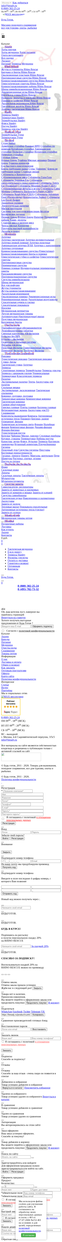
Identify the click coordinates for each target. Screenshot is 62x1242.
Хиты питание (27, 52)
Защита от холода (10, 504)
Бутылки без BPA (10, 336)
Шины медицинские (12, 282)
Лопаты (5, 472)
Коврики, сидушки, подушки (17, 396)
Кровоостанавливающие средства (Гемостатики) (27, 251)
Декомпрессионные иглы (42, 296)
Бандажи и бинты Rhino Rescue (18, 72)
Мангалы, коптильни (41, 455)
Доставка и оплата (11, 662)
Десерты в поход (10, 231)
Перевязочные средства (14, 265)
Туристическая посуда (13, 433)
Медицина (27, 63)
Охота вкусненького (12, 55)
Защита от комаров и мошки (16, 492)
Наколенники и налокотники (39, 498)
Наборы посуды (45, 438)
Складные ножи (10, 469)
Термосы (16, 63)
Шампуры (6, 458)
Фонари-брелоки (10, 430)
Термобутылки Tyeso (12, 134)
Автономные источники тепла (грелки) (22, 509)
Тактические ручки (11, 498)
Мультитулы (8, 478)
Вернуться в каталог (12, 1088)
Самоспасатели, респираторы (17, 487)
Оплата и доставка (18, 560)
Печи (56, 455)
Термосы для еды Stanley (14, 129)
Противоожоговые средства (16, 262)
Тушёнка (22, 160)
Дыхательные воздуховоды (43, 299)
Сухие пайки (8, 143)
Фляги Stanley (8, 123)
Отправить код (10, 893)
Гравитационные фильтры (37, 347)
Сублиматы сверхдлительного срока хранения (21, 181)
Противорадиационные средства (19, 276)
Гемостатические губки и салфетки (20, 256)
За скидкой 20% (39, 946)
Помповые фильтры (12, 350)
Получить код (9, 867)
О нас (4, 659)
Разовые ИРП (32, 146)
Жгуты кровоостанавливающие (18, 291)
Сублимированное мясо (14, 177)
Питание (6, 63)
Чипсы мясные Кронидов (15, 225)
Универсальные (40, 373)
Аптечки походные (39, 242)
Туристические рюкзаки (14, 359)
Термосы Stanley (10, 114)
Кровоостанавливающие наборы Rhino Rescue (26, 86)
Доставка (6, 526)
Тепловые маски (10, 506)
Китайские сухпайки (22, 149)
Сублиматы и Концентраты (16, 174)
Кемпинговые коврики (38, 398)
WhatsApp (6, 1011)
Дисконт (5, 60)
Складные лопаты (11, 475)
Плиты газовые (28, 407)
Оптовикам (14, 566)
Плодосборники (47, 444)
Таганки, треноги (10, 455)
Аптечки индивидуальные (39, 239)
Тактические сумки (11, 364)
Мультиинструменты (12, 481)
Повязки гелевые (10, 268)
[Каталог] (2, 575)
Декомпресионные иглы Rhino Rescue (21, 92)
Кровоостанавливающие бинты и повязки (24, 254)
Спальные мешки (10, 387)
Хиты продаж (8, 49)
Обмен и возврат (10, 665)
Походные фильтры (11, 347)
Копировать (38, 1015)
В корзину (53, 1002)
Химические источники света (17, 424)
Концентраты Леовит (34, 197)
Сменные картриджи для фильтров (20, 333)
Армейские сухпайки (12, 146)
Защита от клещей (42, 492)
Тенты (31, 381)
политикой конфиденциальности (37, 630)
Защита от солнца (11, 512)
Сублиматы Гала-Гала (40, 177)
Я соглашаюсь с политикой (28, 818)
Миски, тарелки (30, 435)
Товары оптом (9, 653)
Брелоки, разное (40, 418)
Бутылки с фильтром (12, 339)
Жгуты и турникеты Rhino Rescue (19, 69)
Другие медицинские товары (17, 313)
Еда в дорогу (15, 552)
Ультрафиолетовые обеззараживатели (21, 327)
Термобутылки (33, 370)
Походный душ (9, 450)
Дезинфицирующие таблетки (17, 330)
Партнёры (6, 690)
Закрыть (6, 852)
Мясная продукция (11, 208)
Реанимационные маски (14, 299)
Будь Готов (7, 577)
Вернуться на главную (13, 617)
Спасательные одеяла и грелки (18, 302)
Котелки (5, 435)
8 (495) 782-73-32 (28, 589)
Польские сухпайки (23, 151)
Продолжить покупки (36, 1003)
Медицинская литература (15, 310)
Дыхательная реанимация (15, 293)
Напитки (39, 217)
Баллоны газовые (46, 407)
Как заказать (8, 667)
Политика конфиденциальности (18, 679)
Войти (5, 838)
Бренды (5, 639)
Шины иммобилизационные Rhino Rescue (24, 89)
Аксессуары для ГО (38, 410)
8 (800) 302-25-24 (10, 8)
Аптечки (6, 237)
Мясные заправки (37, 160)
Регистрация (8, 823)
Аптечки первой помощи (15, 242)
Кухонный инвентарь (26, 444)
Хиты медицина (10, 52)
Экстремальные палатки (14, 381)
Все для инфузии (10, 285)
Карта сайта (7, 676)
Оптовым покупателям (13, 670)
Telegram (35, 1011)
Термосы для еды (51, 370)
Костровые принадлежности (16, 452)
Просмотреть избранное (37, 1087)
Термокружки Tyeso (12, 137)
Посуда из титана (10, 461)
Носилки (6, 308)
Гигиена (5, 447)
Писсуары (44, 450)
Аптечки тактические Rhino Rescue (20, 109)
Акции (5, 532)
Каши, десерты (18, 220)
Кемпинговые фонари (22, 427)
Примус (25, 455)
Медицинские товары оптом (16, 518)
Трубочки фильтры (34, 350)
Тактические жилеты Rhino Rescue (20, 106)
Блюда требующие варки (14, 168)
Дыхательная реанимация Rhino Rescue (22, 103)
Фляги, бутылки (29, 441)
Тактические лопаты (32, 475)
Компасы (32, 416)
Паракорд (25, 418)
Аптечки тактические (13, 239)
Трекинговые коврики (13, 398)
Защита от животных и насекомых (20, 489)
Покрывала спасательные (33, 506)
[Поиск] (2, 580)
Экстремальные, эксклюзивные (18, 390)
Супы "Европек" (38, 168)
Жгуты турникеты (11, 288)
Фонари (38, 424)
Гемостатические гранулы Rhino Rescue (22, 83)
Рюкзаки (6, 356)
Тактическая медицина (20, 549)
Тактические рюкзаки (40, 359)
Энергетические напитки (15, 205)
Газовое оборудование (13, 404)
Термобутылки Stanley (13, 120)
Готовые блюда (9, 157)
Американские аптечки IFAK (17, 245)
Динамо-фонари (43, 427)
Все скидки (7, 58)
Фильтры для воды (11, 345)
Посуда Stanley (9, 126)
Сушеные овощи (30, 171)
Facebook (18, 1011)
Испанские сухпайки (45, 151)
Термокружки (8, 376)
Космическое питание (13, 214)
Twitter (26, 1011)
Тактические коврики (13, 401)
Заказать (7, 1050)
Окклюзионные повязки (14, 296)
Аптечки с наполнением (47, 245)
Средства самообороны (14, 495)
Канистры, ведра (10, 441)
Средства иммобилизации (15, 279)
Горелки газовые (10, 407)
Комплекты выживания (14, 416)
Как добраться (20, 2)
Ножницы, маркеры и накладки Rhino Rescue (26, 97)
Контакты (6, 535)
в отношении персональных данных (28, 818)
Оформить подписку (42, 626)
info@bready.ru (9, 5)
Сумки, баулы (8, 362)
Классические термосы (29, 376)
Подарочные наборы (12, 523)
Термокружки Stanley (12, 117)
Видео (4, 687)
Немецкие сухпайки (12, 154)
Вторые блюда (9, 160)
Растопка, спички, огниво (27, 458)
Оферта (5, 673)
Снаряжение (8, 413)
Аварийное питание (12, 203)
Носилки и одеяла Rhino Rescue (18, 95)
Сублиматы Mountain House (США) (37, 185)
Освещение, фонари (12, 421)
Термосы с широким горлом (16, 373)
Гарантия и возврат (18, 563)
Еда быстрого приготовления (17, 166)
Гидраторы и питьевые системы (18, 342)
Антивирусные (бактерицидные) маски (22, 316)
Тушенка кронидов (19, 163)
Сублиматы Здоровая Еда (15, 180)
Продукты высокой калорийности (19, 228)
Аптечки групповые (12, 248)
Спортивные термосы (13, 370)
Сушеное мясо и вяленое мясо (17, 222)
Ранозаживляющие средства (16, 274)
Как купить (7, 529)
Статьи (5, 684)
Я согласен (28, 1235)
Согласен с (30, 630)
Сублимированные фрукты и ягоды (20, 188)
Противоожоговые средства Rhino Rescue (23, 78)
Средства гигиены (28, 450)
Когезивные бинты (11, 322)
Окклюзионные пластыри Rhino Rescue (22, 75)
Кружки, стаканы (10, 438)
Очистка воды (9, 647)
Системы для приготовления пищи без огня (25, 211)
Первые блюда (9, 217)
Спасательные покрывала (15, 305)
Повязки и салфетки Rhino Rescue (19, 100)
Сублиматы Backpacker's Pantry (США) (32, 191)
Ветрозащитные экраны (14, 410)
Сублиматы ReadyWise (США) (17, 194)
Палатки (5, 379)
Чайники (16, 435)
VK (43, 1011)
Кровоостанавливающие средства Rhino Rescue (27, 80)
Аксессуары (7, 501)
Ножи (4, 467)
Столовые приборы (49, 435)
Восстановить (39, 1029)
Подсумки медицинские (14, 319)
